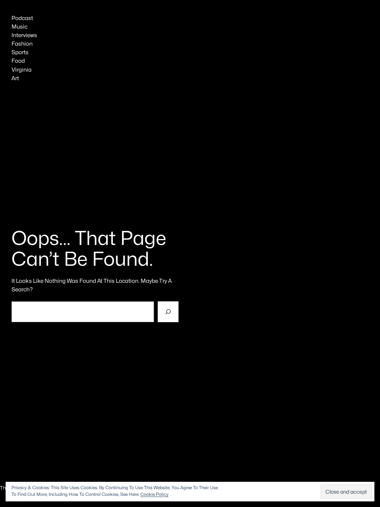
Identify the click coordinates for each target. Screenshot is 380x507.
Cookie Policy (154, 494)
